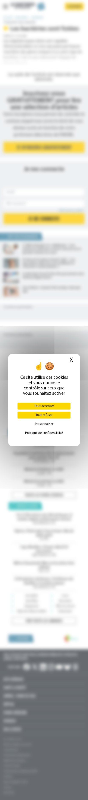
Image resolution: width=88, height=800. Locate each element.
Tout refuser (44, 415)
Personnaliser (44, 424)
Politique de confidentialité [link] (44, 433)
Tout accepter (44, 406)
